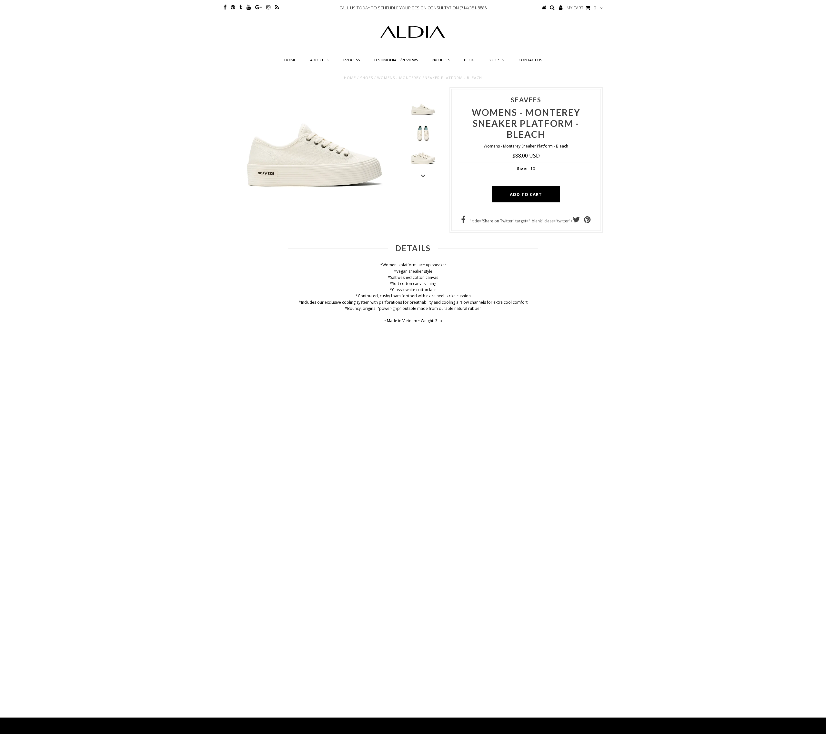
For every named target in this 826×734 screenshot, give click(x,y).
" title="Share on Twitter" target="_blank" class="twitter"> (521, 221)
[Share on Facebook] (463, 221)
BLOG (469, 59)
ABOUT (317, 59)
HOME (290, 59)
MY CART (581, 8)
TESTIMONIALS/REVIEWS (396, 59)
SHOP (494, 59)
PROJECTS (441, 59)
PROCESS (351, 59)
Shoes (366, 77)
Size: (522, 168)
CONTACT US (530, 59)
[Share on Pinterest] (587, 221)
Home (350, 77)
